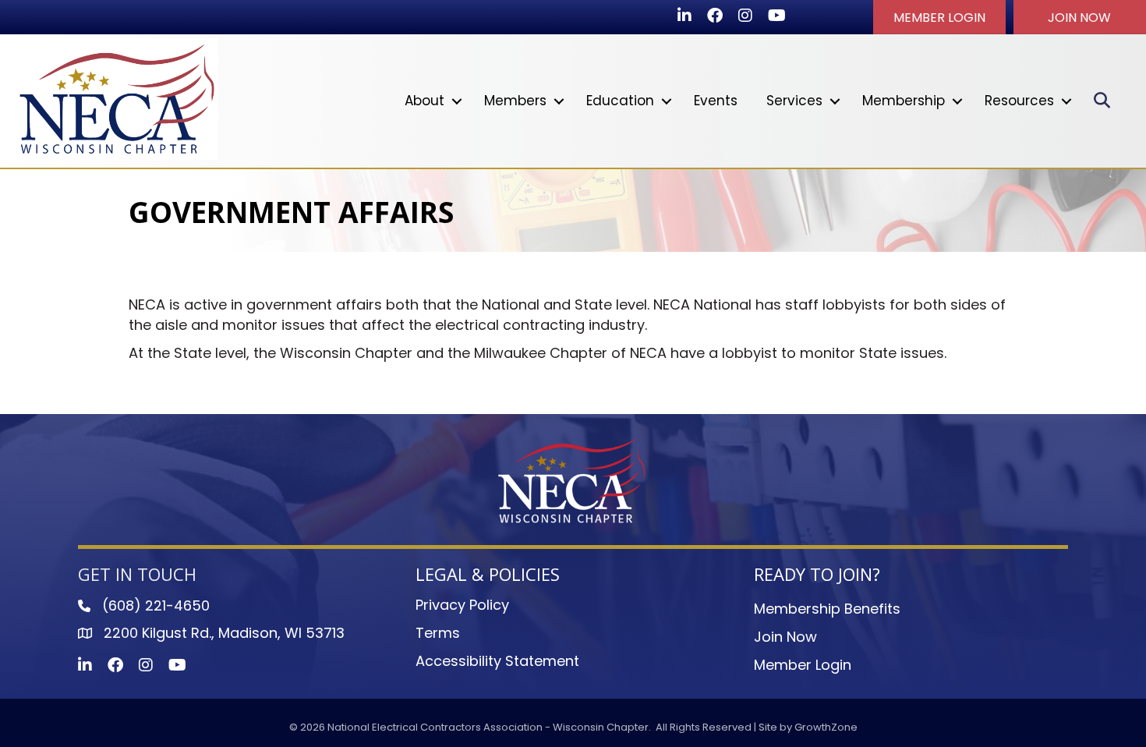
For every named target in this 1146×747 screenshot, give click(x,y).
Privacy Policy (462, 604)
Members (515, 100)
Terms (438, 633)
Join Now (785, 636)
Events (715, 100)
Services (794, 100)
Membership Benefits (827, 608)
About (424, 100)
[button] (939, 17)
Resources (1019, 100)
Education (620, 100)
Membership (903, 100)
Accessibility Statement (497, 661)
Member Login (802, 664)
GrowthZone (826, 727)
